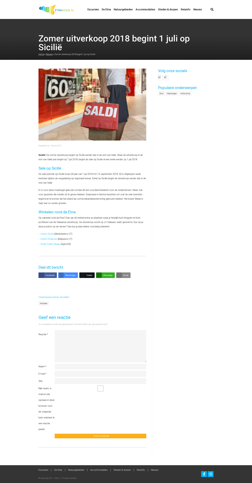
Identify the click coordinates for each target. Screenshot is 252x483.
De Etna (106, 9)
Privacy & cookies (69, 478)
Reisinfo (185, 9)
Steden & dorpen (168, 9)
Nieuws (197, 9)
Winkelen (43, 303)
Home (41, 54)
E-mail (42, 373)
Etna (161, 93)
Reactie (43, 334)
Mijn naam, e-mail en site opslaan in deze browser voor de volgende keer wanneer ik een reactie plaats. (46, 409)
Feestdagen (172, 93)
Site (40, 381)
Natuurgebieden (123, 9)
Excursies (93, 9)
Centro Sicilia (47, 233)
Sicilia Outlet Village (50, 244)
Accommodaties (145, 9)
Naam (42, 366)
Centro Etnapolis (48, 239)
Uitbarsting (185, 93)
